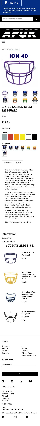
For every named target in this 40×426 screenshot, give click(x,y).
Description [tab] (7, 163)
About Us (5, 351)
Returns (24, 351)
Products (5, 348)
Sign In (24, 348)
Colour (4, 132)
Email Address (7, 364)
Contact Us (6, 353)
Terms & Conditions (29, 355)
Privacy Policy (27, 353)
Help (23, 346)
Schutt (4, 116)
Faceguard (6, 143)
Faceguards (14, 49)
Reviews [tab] (18, 163)
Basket (6, 346)
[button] (5, 76)
